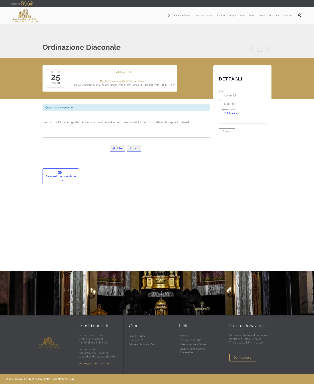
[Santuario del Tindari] (24, 15)
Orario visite (136, 340)
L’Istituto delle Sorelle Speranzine (192, 350)
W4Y (71, 378)
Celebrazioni (231, 113)
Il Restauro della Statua (193, 344)
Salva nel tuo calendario (61, 176)
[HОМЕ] (168, 15)
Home (183, 335)
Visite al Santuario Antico (143, 344)
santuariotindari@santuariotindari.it (98, 356)
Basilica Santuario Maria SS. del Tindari (123, 81)
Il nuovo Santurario (190, 340)
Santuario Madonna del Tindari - (33, 378)
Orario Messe (137, 335)
